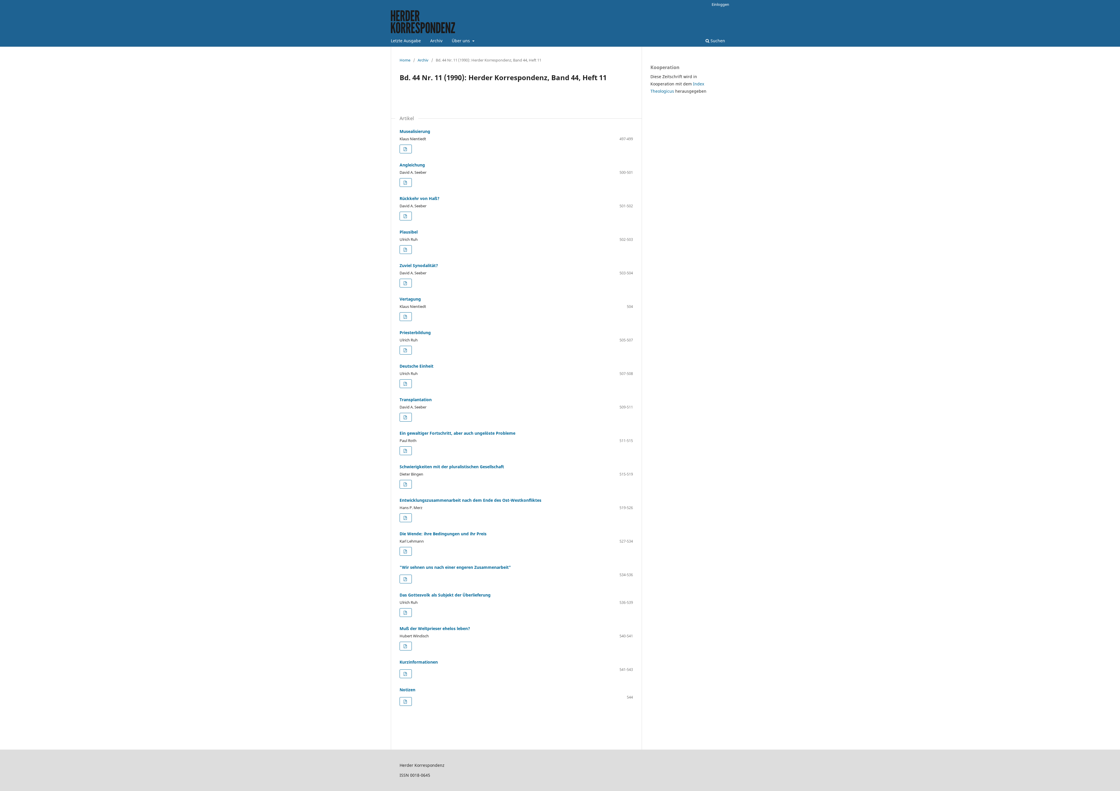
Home (405, 60)
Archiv (436, 40)
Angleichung (412, 165)
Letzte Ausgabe (406, 40)
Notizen (407, 689)
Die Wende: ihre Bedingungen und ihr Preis (443, 533)
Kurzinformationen (419, 662)
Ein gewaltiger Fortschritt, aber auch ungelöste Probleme (457, 433)
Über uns (461, 40)
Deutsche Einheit (416, 366)
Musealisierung (415, 131)
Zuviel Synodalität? (419, 265)
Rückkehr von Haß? (420, 198)
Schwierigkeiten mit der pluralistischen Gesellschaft (452, 466)
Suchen (717, 40)
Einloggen (720, 4)
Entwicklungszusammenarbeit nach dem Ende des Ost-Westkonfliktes (470, 500)
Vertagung (410, 299)
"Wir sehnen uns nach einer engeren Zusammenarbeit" (455, 567)
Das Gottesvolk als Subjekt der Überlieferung (445, 595)
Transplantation (416, 399)
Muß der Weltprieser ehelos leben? (435, 628)
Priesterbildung (415, 332)
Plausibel (409, 232)
